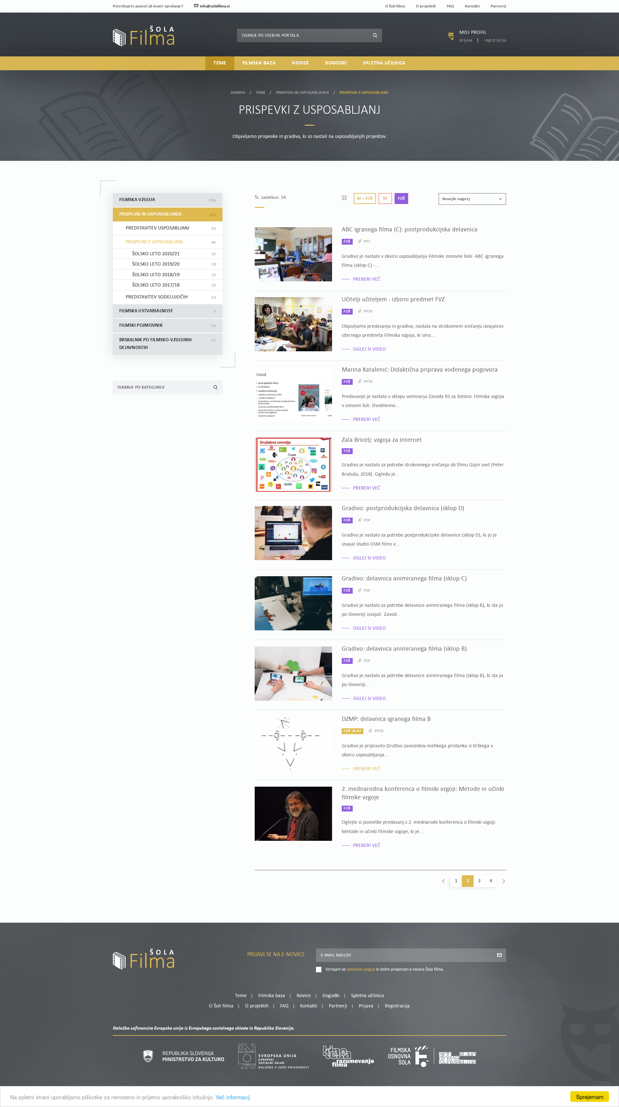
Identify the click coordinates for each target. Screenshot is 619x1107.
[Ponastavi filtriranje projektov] (346, 198)
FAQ (450, 6)
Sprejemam (590, 1096)
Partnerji (498, 6)
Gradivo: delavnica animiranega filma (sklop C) (404, 579)
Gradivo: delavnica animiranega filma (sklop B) (404, 649)
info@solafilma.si (215, 6)
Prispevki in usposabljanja (302, 93)
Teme (219, 63)
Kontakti (472, 6)
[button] (472, 199)
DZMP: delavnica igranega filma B (386, 719)
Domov (238, 93)
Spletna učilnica (384, 63)
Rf (385, 198)
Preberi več (366, 279)
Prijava (466, 40)
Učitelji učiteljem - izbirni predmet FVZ (393, 299)
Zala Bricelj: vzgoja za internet (382, 440)
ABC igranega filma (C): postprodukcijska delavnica (409, 230)
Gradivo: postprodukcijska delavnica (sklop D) (403, 508)
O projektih (426, 6)
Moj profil (472, 32)
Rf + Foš (365, 198)
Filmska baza (259, 63)
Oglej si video (369, 349)
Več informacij (233, 1097)
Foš (401, 198)
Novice (300, 63)
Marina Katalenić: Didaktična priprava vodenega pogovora (420, 370)
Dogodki (336, 63)
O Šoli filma (395, 6)
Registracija (495, 40)
